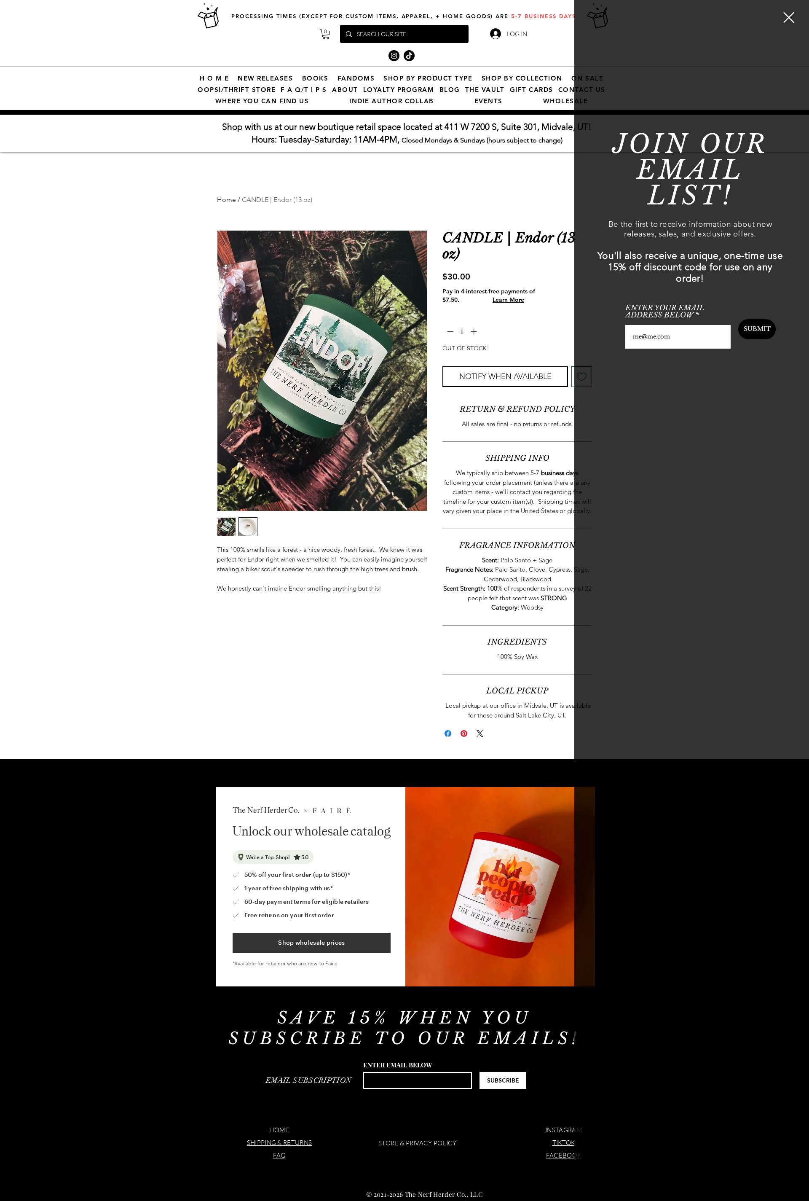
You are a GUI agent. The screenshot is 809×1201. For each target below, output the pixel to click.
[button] (788, 17)
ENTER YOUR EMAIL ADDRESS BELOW (665, 311)
